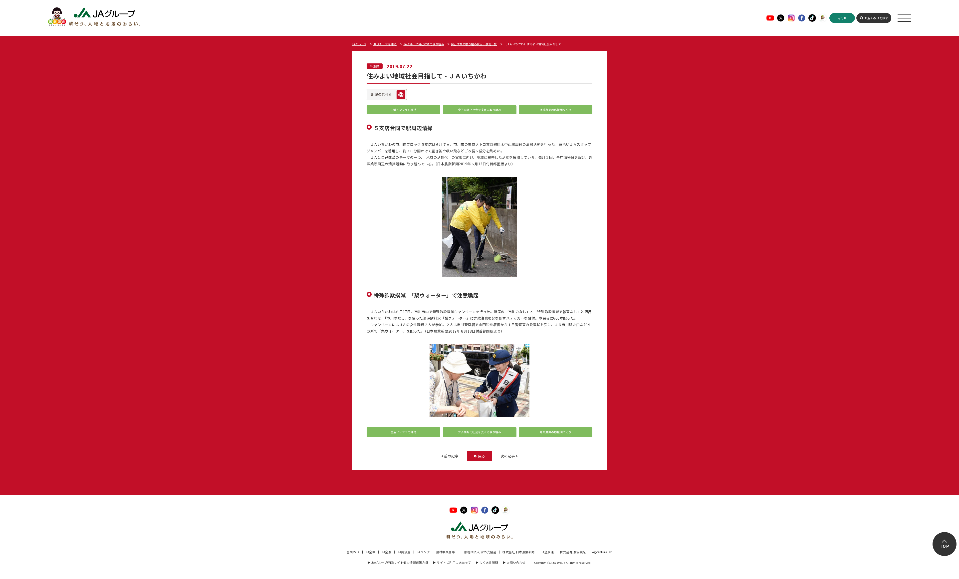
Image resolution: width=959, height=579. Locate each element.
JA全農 (386, 552)
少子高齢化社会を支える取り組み (479, 110)
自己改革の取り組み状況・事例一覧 (474, 44)
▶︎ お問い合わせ (514, 562)
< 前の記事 (450, 456)
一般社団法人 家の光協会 (478, 552)
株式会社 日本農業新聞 (518, 552)
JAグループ (359, 44)
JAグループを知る (385, 44)
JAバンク (423, 552)
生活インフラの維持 (404, 110)
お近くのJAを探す (876, 18)
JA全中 (370, 552)
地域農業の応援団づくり (555, 110)
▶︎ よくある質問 (487, 562)
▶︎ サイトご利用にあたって (452, 562)
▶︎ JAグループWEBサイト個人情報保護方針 (397, 562)
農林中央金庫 (445, 552)
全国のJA (353, 552)
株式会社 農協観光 (573, 552)
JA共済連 (404, 552)
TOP (944, 546)
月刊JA (842, 18)
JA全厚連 (547, 552)
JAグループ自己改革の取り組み (424, 44)
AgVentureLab (602, 552)
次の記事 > (509, 456)
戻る (481, 455)
